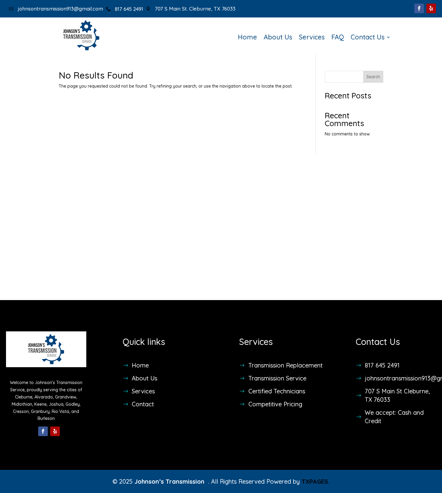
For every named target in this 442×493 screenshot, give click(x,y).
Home (247, 38)
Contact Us (368, 38)
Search (373, 76)
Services (312, 38)
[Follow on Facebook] (419, 8)
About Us (278, 38)
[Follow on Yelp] (431, 8)
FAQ (337, 38)
